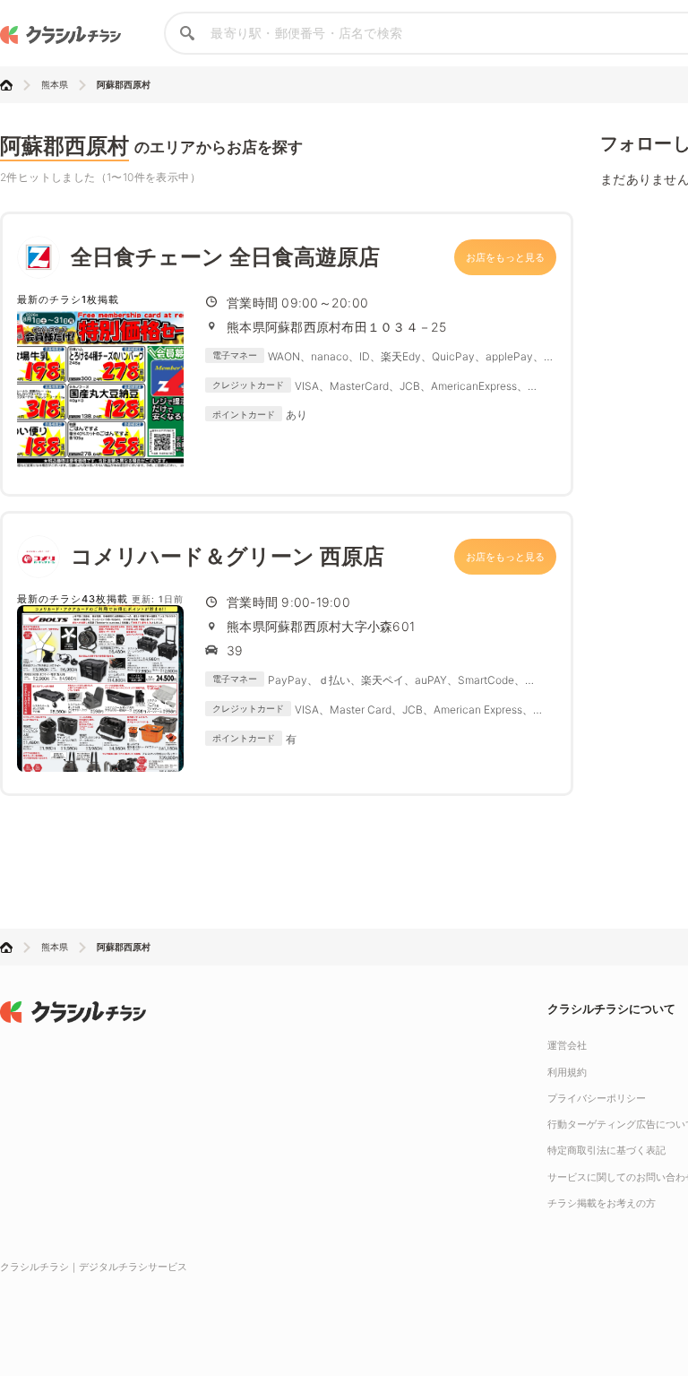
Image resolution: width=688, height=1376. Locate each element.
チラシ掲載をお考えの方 (601, 1203)
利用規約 (567, 1072)
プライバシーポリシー (596, 1098)
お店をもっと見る (505, 257)
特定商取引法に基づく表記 (606, 1150)
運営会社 (567, 1045)
